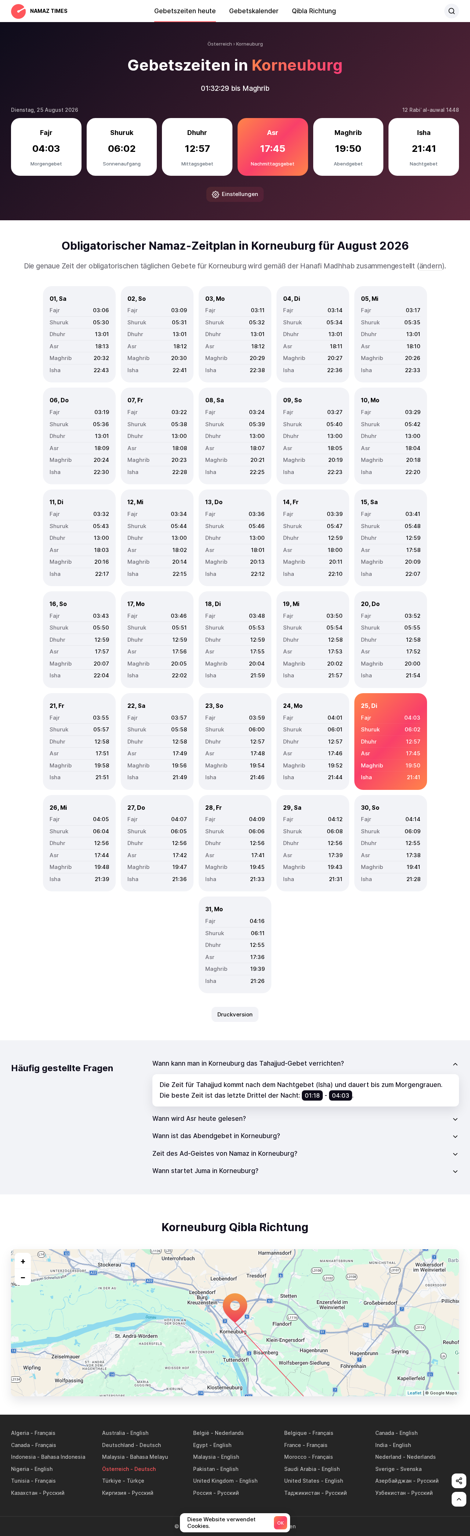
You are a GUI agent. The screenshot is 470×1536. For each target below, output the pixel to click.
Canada (384, 1433)
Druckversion (235, 1014)
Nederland (388, 1457)
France (292, 1445)
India (381, 1445)
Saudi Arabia (300, 1469)
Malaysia (113, 1457)
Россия (202, 1493)
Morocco (295, 1457)
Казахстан (24, 1493)
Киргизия (114, 1493)
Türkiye (111, 1481)
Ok (280, 1523)
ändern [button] (430, 266)
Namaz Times (49, 11)
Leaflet (415, 1393)
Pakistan (204, 1469)
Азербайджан (393, 1481)
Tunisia (20, 1481)
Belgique (295, 1433)
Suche (451, 11)
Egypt (200, 1445)
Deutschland (118, 1445)
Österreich (115, 1469)
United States (301, 1481)
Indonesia (23, 1457)
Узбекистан (390, 1493)
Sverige (385, 1469)
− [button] (23, 1277)
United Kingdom (213, 1481)
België (201, 1433)
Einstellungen (240, 193)
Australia (113, 1433)
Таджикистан (302, 1493)
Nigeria (20, 1469)
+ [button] (23, 1261)
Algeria (20, 1433)
